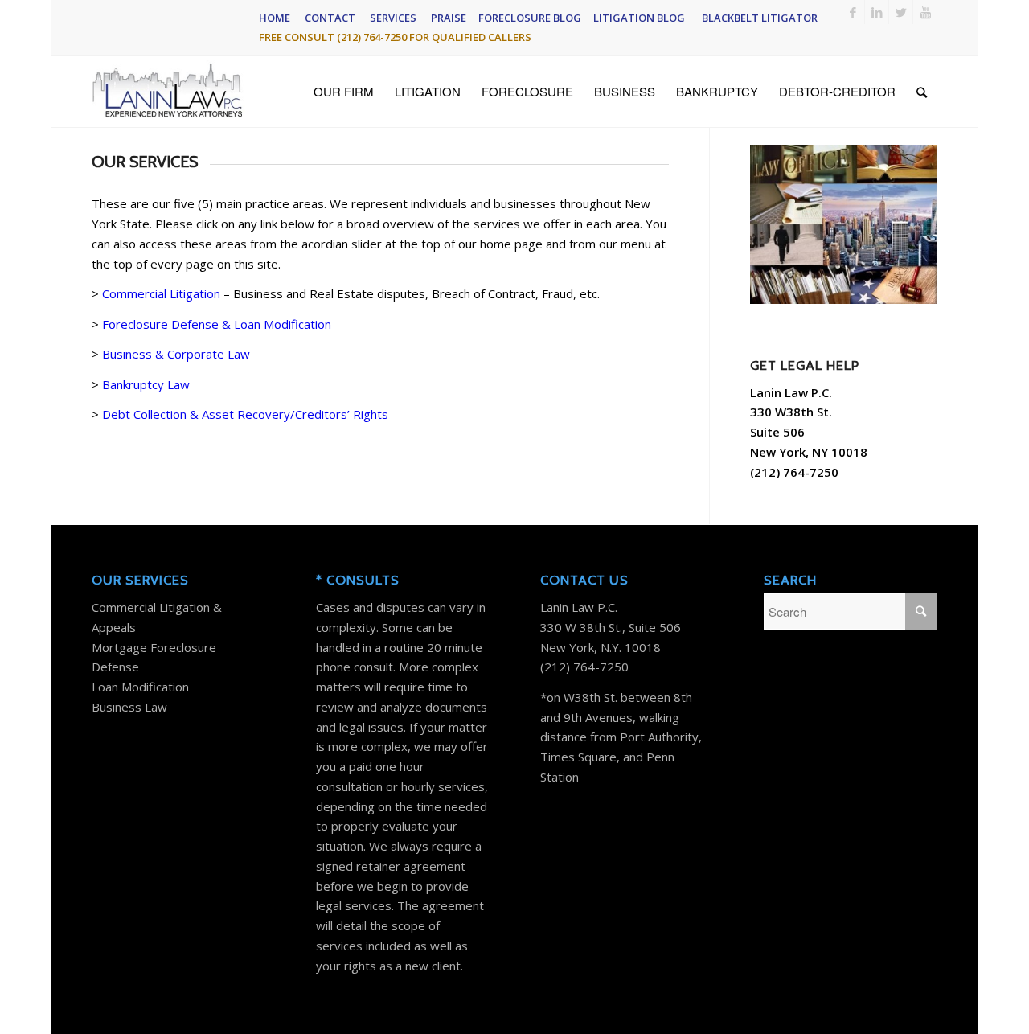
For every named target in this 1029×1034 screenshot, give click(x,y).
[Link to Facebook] (852, 12)
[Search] (921, 91)
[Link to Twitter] (900, 12)
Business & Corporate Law (176, 354)
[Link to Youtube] (925, 12)
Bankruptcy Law (146, 384)
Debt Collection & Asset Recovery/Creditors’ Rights (245, 414)
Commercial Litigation (161, 293)
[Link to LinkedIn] (876, 12)
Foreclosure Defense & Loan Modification (216, 324)
